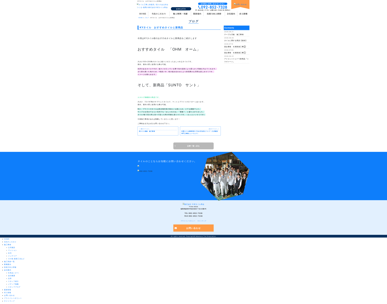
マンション (12, 250)
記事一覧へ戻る (193, 146)
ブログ (147, 17)
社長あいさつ (13, 273)
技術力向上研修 (214, 13)
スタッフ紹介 (13, 281)
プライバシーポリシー (188, 221)
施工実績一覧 (9, 261)
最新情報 (7, 290)
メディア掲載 (13, 284)
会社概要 (11, 276)
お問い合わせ (193, 228)
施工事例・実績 (180, 13)
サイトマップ (202, 221)
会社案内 (231, 13)
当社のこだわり (159, 13)
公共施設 (11, 247)
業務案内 (197, 13)
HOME (142, 13)
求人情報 (243, 13)
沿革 (10, 278)
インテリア (12, 256)
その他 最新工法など (16, 259)
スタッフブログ (14, 287)
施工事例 (7, 245)
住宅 (10, 253)
